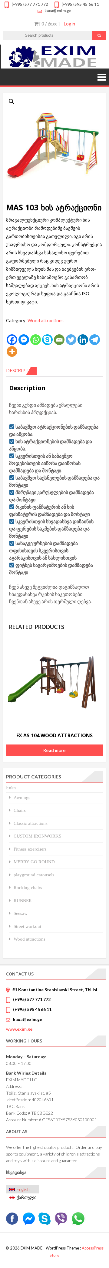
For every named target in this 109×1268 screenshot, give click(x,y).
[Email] (59, 339)
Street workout (27, 926)
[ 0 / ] (49, 23)
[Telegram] (94, 339)
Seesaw (21, 913)
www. (19, 1029)
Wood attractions (46, 320)
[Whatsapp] (35, 339)
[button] (11, 101)
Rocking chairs (28, 887)
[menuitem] (22, 1189)
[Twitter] (71, 339)
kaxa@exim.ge (27, 1019)
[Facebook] (12, 339)
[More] (12, 351)
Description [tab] (21, 370)
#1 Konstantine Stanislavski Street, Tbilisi (54, 989)
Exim (11, 787)
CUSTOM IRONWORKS (37, 836)
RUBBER (23, 900)
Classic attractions (31, 823)
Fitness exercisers (30, 849)
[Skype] (47, 339)
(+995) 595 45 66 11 (32, 1009)
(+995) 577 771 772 (32, 999)
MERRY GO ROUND (34, 861)
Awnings (22, 797)
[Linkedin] (83, 339)
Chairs (20, 810)
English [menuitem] (23, 1189)
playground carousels (34, 874)
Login (69, 23)
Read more (54, 750)
